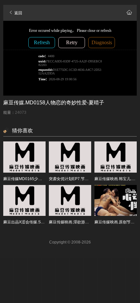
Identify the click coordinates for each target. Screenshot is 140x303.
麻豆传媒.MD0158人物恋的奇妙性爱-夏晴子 (53, 102)
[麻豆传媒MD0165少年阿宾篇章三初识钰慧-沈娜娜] (24, 157)
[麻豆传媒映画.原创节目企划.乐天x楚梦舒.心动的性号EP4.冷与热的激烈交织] (115, 200)
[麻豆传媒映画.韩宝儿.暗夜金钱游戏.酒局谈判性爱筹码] (115, 157)
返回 (17, 13)
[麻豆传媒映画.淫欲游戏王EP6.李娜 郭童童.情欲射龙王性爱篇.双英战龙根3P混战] (70, 200)
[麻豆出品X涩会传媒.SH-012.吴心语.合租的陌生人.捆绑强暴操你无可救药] (24, 200)
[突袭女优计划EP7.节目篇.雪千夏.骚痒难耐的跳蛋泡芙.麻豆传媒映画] (70, 157)
